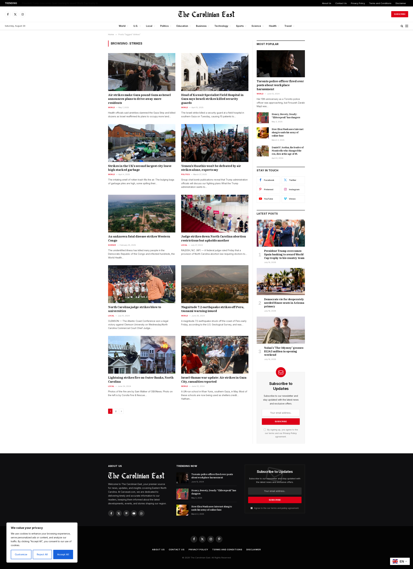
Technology (221, 26)
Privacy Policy (358, 3)
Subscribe (399, 14)
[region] (41, 543)
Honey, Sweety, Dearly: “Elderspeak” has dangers (286, 116)
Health (273, 26)
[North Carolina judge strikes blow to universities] (141, 284)
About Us (326, 3)
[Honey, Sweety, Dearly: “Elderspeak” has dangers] (263, 117)
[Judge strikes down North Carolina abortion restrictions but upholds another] (214, 213)
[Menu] (406, 26)
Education (182, 26)
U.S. (135, 26)
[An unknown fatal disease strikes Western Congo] (141, 213)
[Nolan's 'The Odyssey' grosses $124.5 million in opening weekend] (281, 330)
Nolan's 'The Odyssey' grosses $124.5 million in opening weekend (283, 351)
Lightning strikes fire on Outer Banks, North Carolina (140, 379)
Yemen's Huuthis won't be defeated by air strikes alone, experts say (211, 168)
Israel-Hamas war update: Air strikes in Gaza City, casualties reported (213, 379)
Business (201, 26)
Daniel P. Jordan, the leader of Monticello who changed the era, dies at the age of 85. (287, 150)
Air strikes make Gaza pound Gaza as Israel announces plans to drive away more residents (139, 99)
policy (284, 508)
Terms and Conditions (380, 3)
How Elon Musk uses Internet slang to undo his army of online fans (287, 132)
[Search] (402, 26)
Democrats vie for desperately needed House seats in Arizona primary (58, 3)
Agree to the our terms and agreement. (276, 508)
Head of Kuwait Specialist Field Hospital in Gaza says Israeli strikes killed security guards (212, 99)
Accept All (63, 554)
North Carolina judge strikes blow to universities (134, 309)
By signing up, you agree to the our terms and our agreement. (281, 433)
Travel (288, 26)
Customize (21, 554)
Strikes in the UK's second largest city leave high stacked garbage (139, 168)
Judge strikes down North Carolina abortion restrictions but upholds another (213, 238)
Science (256, 26)
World (122, 26)
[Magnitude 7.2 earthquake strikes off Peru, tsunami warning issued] (214, 284)
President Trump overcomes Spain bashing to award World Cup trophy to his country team (284, 254)
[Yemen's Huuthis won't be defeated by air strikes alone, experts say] (214, 143)
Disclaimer (401, 3)
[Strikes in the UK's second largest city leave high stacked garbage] (141, 143)
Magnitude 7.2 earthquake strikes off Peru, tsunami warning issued (212, 309)
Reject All (42, 554)
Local (149, 26)
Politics (164, 26)
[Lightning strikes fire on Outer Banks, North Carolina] (141, 355)
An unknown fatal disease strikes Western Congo (139, 238)
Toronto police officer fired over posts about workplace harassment (280, 85)
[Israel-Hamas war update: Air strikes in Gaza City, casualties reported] (214, 355)
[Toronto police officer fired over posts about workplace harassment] (281, 63)
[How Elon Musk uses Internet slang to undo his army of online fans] (263, 132)
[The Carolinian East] (206, 14)
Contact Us (341, 3)
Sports (240, 26)
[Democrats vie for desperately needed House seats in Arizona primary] (281, 281)
